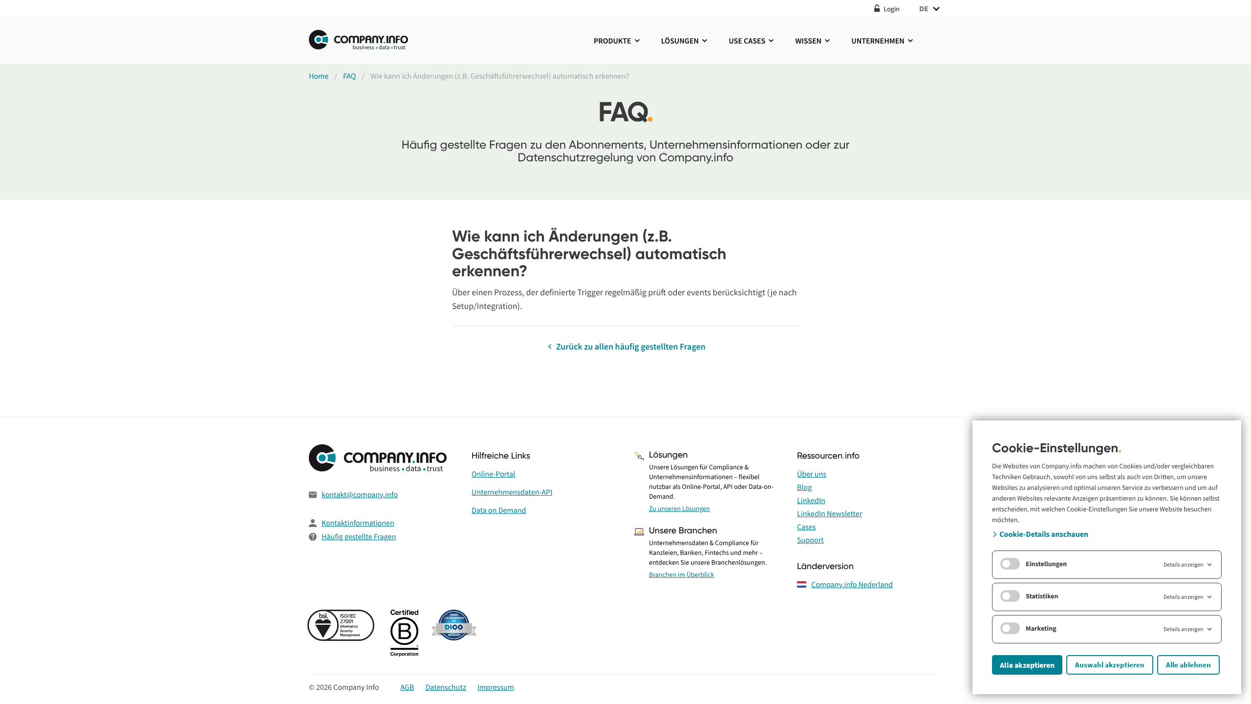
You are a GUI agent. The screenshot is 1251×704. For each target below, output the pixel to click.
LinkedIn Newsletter (829, 514)
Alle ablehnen (1188, 664)
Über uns (811, 474)
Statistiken (1042, 596)
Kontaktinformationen (358, 523)
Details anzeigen (1184, 564)
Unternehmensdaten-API (512, 492)
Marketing (1041, 628)
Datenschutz (446, 687)
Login (891, 8)
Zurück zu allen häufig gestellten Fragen (629, 346)
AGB (407, 687)
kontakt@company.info (360, 495)
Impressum (495, 687)
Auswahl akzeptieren (1109, 664)
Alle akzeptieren (1027, 665)
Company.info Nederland (852, 585)
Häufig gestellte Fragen (359, 537)
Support (810, 540)
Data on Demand (499, 510)
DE (923, 8)
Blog (804, 487)
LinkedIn (811, 501)
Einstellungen (1046, 563)
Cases (806, 527)
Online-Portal (493, 474)
